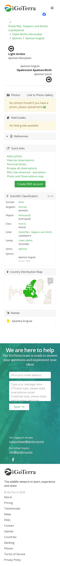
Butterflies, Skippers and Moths (28, 28)
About (8, 497)
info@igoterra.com (20, 452)
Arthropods (24, 215)
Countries (10, 537)
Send (17, 407)
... (9, 18)
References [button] (21, 136)
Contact (9, 525)
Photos (8, 548)
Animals (22, 206)
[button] (9, 18)
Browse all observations (22, 168)
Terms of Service (14, 554)
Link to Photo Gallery (40, 95)
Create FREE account (30, 184)
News (7, 514)
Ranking (9, 543)
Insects (22, 223)
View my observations (20, 160)
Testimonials (12, 508)
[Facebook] (13, 459)
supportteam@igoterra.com (26, 441)
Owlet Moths (27, 34)
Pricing (8, 503)
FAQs (7, 520)
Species (9, 531)
